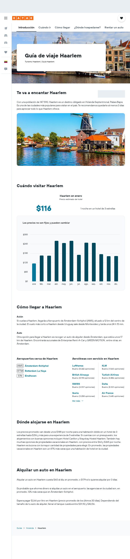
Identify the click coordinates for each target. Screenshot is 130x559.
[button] (5, 18)
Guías (19, 528)
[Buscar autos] (5, 42)
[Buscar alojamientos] (5, 35)
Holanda (30, 528)
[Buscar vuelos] (5, 28)
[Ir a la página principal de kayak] (22, 18)
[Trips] (5, 52)
